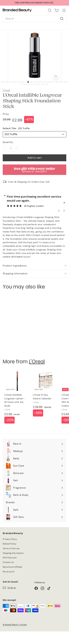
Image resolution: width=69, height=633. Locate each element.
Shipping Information (13, 553)
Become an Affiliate (12, 567)
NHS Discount (10, 557)
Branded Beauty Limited (15, 624)
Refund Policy (9, 543)
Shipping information (15, 273)
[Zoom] (56, 77)
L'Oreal (6, 90)
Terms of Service (11, 548)
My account (8, 571)
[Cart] (56, 10)
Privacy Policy (10, 539)
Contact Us (8, 562)
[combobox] (34, 18)
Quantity (8, 142)
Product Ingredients (15, 265)
